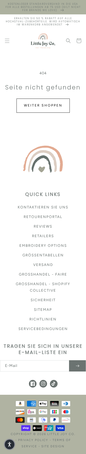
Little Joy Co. (61, 434)
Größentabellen (43, 255)
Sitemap (43, 309)
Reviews (43, 226)
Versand (43, 265)
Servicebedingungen (43, 329)
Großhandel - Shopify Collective (43, 287)
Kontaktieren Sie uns (43, 207)
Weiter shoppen (43, 105)
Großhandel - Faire (43, 274)
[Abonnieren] (77, 365)
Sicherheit (43, 300)
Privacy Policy (33, 440)
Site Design (52, 446)
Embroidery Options (43, 245)
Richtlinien (43, 319)
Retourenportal (43, 217)
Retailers (43, 236)
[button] (7, 40)
